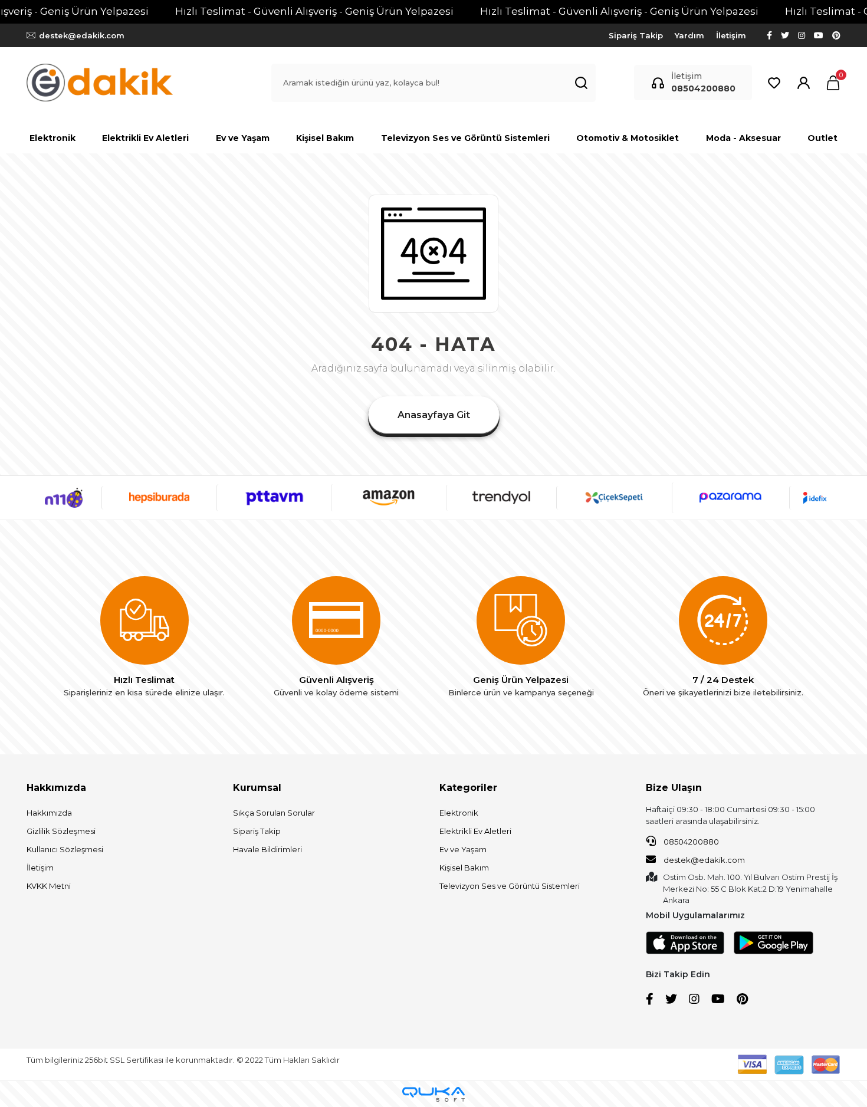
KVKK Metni (49, 886)
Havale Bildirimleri (267, 849)
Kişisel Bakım (464, 867)
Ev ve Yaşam (463, 849)
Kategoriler (468, 787)
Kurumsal (257, 787)
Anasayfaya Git (434, 415)
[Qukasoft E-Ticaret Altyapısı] (433, 1094)
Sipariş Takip (636, 35)
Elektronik (458, 812)
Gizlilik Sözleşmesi (61, 831)
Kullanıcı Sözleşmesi (65, 849)
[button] (833, 82)
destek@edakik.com (703, 860)
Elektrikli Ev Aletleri (475, 831)
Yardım (689, 35)
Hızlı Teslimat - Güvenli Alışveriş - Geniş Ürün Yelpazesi (314, 11)
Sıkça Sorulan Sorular (274, 812)
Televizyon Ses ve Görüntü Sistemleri (509, 886)
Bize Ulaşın (674, 787)
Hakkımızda (56, 787)
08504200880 (690, 841)
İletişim (731, 35)
